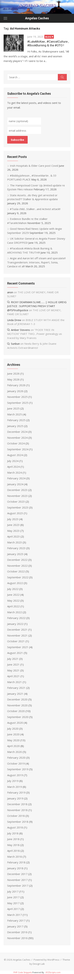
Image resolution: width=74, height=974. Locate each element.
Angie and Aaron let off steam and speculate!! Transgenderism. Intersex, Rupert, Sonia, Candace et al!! (36, 262)
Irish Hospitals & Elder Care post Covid (34, 165)
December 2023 (17, 490)
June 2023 (13, 525)
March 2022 (14, 612)
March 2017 (14, 915)
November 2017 (17, 880)
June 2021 (13, 664)
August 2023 (15, 513)
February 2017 (16, 920)
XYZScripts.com (53, 972)
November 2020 (17, 705)
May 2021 (13, 670)
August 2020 (15, 722)
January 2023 (15, 554)
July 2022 (12, 589)
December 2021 (17, 629)
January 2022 (15, 624)
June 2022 (13, 594)
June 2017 (13, 897)
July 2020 (12, 728)
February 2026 (16, 385)
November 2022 (17, 565)
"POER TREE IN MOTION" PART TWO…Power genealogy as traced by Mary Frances (34, 334)
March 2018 (14, 856)
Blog (48, 36)
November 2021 (17, 635)
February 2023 (16, 548)
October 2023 (16, 501)
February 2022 (16, 618)
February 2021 (16, 687)
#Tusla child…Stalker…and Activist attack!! (35, 209)
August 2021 (15, 653)
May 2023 (13, 530)
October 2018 (16, 816)
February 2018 (16, 862)
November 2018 (17, 810)
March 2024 (14, 472)
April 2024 (13, 466)
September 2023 (17, 507)
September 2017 (17, 885)
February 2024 (16, 478)
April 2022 (13, 606)
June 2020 (13, 734)
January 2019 (15, 798)
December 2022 (17, 559)
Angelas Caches (37, 18)
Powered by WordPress (46, 959)
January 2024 (15, 484)
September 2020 (17, 717)
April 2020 (13, 746)
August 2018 (15, 827)
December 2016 (17, 932)
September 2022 (17, 577)
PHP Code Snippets (22, 972)
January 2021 (15, 693)
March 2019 (14, 787)
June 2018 (13, 839)
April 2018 (13, 850)
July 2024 (12, 461)
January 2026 (15, 391)
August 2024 (15, 455)
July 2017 (12, 891)
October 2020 (16, 711)
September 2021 (17, 647)
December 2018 (17, 804)
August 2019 (15, 775)
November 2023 (17, 496)
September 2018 (17, 821)
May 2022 (13, 600)
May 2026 (13, 379)
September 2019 (17, 769)
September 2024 (17, 449)
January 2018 (15, 868)
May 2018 (13, 845)
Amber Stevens (20, 330)
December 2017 (17, 874)
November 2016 (17, 938)
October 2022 (16, 571)
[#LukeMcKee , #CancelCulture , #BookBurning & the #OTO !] (14, 43)
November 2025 (17, 397)
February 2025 (16, 420)
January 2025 (15, 426)
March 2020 (14, 752)
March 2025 (14, 414)
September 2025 (17, 402)
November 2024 (17, 437)
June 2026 (13, 373)
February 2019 (16, 792)
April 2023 (13, 536)
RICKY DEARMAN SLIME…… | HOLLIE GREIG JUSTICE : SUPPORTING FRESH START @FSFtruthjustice (36, 306)
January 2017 (15, 926)
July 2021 (12, 658)
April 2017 (13, 909)
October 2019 (16, 763)
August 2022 (15, 583)
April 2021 (13, 676)
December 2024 (17, 431)
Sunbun (15, 343)
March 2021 (14, 682)
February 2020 (16, 757)
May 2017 (13, 903)
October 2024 (16, 443)
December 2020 (17, 699)
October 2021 (16, 641)
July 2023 (12, 519)
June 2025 (13, 408)
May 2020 (13, 740)
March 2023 (14, 542)
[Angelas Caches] (37, 7)
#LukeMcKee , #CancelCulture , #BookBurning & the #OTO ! (48, 43)
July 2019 (12, 781)
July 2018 (12, 833)
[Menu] (5, 18)
